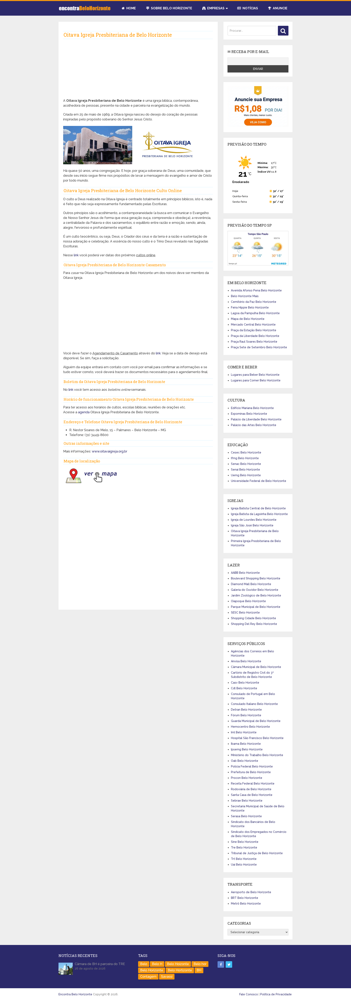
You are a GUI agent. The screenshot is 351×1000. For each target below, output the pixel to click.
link (76, 255)
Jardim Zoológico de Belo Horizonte (256, 595)
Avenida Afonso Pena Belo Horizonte (256, 290)
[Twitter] (229, 964)
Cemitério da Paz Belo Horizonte (253, 301)
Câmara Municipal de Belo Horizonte (256, 667)
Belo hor (200, 964)
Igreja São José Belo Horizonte (252, 525)
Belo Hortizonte (180, 970)
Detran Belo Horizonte (246, 709)
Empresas (215, 8)
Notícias (250, 8)
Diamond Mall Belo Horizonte (251, 584)
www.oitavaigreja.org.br (109, 451)
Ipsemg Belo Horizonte (247, 749)
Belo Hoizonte (178, 964)
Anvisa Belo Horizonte (246, 661)
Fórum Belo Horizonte (246, 715)
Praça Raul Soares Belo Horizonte (254, 341)
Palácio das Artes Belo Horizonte (253, 425)
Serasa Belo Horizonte (246, 816)
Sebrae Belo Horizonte (246, 800)
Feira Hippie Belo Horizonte (250, 307)
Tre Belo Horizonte (244, 847)
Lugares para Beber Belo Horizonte (255, 374)
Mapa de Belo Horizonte (247, 318)
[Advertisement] (138, 69)
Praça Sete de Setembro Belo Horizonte (259, 347)
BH (199, 970)
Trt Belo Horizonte (244, 858)
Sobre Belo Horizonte (171, 8)
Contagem (148, 976)
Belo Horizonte (151, 970)
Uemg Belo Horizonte (246, 475)
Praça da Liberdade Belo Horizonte (255, 336)
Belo (143, 964)
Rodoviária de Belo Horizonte (251, 789)
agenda (84, 412)
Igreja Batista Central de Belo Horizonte (258, 508)
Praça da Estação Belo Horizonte (253, 330)
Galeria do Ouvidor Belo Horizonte (254, 589)
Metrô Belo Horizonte (246, 903)
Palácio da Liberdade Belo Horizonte (256, 419)
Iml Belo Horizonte (244, 732)
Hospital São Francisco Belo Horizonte (257, 738)
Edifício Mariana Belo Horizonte (252, 408)
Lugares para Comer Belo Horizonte (256, 380)
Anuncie (279, 8)
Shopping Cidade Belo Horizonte (253, 618)
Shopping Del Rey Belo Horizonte (254, 624)
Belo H (157, 964)
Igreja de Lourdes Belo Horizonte (253, 519)
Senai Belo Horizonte (245, 469)
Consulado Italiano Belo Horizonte (254, 704)
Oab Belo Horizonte (244, 760)
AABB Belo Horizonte (245, 572)
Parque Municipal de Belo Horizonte (255, 606)
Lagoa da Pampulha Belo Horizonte (255, 313)
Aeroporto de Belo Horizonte (251, 892)
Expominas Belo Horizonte (249, 413)
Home (131, 8)
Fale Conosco (248, 994)
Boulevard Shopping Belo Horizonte (255, 578)
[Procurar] (283, 31)
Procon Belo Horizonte (246, 777)
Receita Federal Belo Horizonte (252, 783)
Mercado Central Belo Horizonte (253, 324)
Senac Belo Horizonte (246, 463)
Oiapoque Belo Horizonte (248, 601)
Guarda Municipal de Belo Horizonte (256, 721)
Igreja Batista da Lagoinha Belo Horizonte (259, 514)
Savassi (166, 976)
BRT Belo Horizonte (244, 897)
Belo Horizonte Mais (245, 296)
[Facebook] (221, 964)
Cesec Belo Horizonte (246, 452)
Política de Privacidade (276, 994)
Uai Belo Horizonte (244, 864)
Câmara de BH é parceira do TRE (100, 964)
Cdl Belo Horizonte (244, 688)
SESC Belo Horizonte (245, 612)
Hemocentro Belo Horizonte (250, 726)
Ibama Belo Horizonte (246, 743)
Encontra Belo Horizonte (75, 994)
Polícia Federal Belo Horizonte (252, 766)
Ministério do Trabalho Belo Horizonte (257, 755)
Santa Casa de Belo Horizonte (251, 795)
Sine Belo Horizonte (244, 841)
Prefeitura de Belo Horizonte (251, 772)
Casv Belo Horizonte (245, 682)
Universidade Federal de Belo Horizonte (258, 481)
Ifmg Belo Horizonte (245, 458)
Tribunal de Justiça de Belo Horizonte (257, 853)
